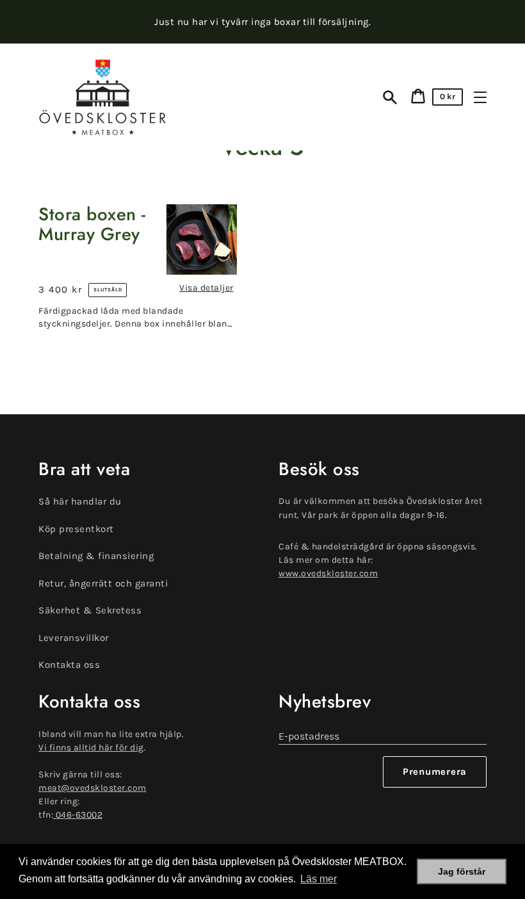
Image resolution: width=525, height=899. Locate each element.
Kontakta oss (69, 664)
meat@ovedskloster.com (92, 787)
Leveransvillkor (73, 638)
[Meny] (480, 97)
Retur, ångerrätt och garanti (103, 583)
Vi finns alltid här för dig (91, 747)
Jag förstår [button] (461, 871)
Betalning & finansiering (96, 556)
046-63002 (77, 814)
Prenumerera (435, 771)
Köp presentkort (76, 529)
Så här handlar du (80, 501)
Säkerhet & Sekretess (89, 610)
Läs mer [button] (318, 878)
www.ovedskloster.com (328, 573)
